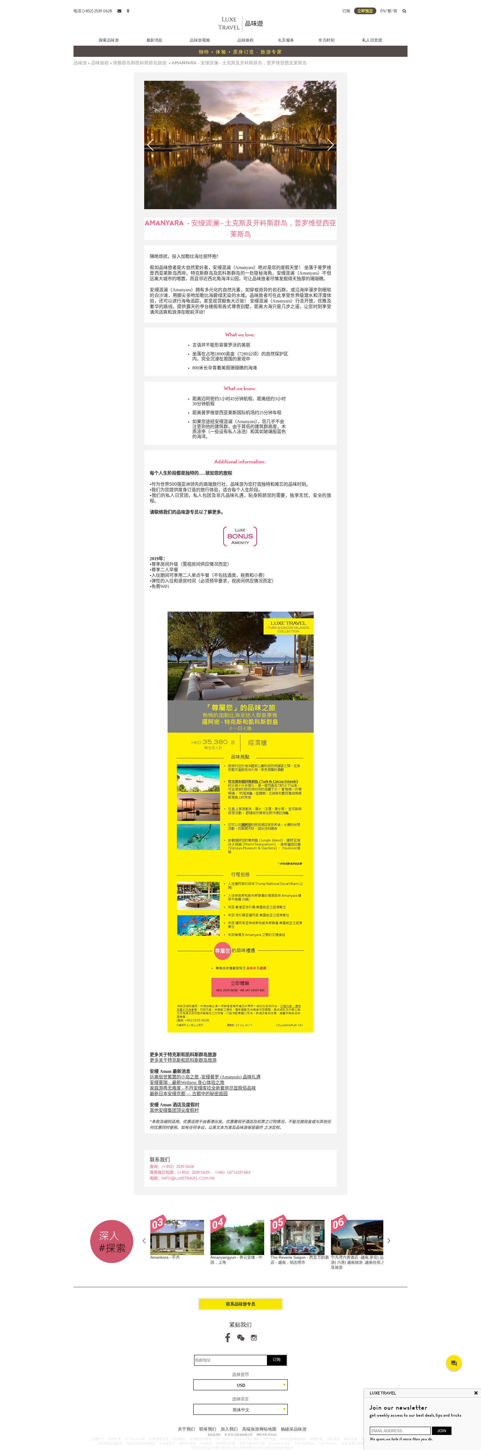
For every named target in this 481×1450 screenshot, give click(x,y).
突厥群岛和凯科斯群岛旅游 (139, 63)
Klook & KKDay (305, 1443)
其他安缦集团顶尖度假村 (174, 1110)
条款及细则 (214, 1434)
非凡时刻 (326, 40)
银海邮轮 (179, 1439)
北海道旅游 (167, 1443)
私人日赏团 (372, 40)
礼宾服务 (286, 40)
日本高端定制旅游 (110, 1443)
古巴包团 (270, 1439)
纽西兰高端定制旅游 (141, 1443)
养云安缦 (114, 1439)
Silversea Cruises (280, 1443)
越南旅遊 (316, 1439)
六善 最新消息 (159, 1439)
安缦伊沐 (97, 1439)
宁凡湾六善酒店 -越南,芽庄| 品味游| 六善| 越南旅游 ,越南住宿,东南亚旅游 (360, 1262)
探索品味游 (109, 40)
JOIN (441, 1431)
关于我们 (186, 1429)
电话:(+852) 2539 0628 (92, 11)
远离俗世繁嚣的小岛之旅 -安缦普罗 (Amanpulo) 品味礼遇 (205, 1077)
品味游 (80, 63)
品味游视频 (200, 40)
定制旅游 (206, 1443)
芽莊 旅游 (333, 1439)
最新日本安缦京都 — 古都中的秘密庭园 (189, 1093)
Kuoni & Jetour (328, 1443)
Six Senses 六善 (135, 1439)
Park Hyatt (223, 1439)
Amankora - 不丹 (165, 1257)
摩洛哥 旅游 (187, 1443)
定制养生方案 (225, 1443)
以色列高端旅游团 (293, 1439)
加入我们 (229, 1429)
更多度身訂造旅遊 (354, 1443)
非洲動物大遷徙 (200, 1439)
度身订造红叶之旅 (252, 1443)
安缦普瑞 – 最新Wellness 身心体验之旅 (187, 1082)
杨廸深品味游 (293, 1429)
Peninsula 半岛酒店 (247, 1439)
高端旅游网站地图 (259, 1429)
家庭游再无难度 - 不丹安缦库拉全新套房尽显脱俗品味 (203, 1088)
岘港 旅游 (350, 1439)
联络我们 (208, 1429)
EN (383, 11)
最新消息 (154, 40)
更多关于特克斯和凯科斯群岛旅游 (183, 1060)
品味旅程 (245, 40)
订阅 (346, 11)
